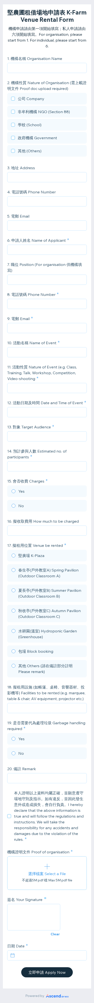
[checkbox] (47, 99)
